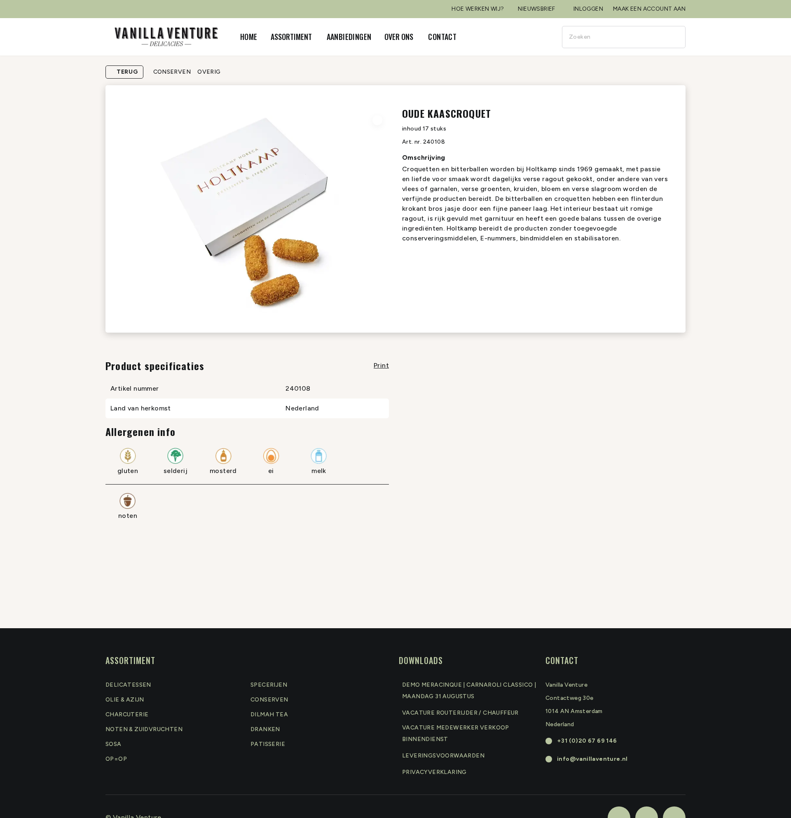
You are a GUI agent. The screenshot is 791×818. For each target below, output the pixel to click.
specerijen (268, 684)
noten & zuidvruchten (144, 729)
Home (248, 36)
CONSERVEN (172, 71)
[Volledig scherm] (377, 120)
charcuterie (126, 714)
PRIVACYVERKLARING (434, 772)
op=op (116, 758)
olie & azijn (124, 699)
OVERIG (208, 71)
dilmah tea (269, 714)
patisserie (267, 744)
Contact (442, 36)
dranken (265, 729)
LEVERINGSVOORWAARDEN (443, 755)
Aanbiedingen (349, 36)
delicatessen (128, 684)
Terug (127, 71)
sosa (113, 744)
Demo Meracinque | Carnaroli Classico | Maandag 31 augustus (469, 690)
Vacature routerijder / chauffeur (460, 712)
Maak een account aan (649, 8)
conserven (269, 699)
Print (381, 365)
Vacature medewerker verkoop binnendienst (455, 733)
